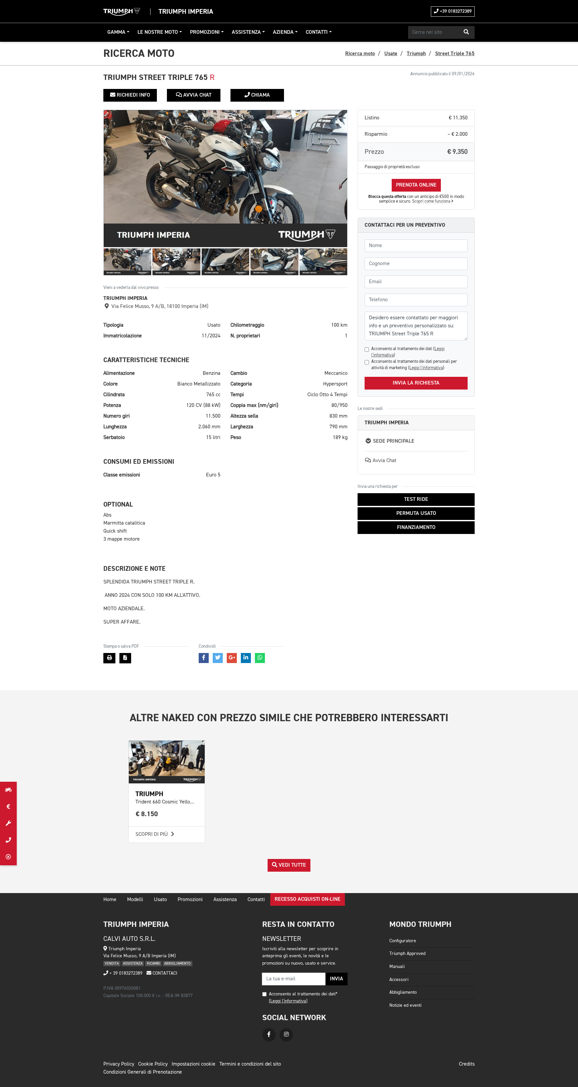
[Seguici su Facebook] (269, 1035)
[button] (466, 32)
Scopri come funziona (431, 201)
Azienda (283, 32)
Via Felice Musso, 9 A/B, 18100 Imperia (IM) (159, 306)
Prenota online (416, 185)
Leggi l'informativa (426, 368)
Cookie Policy (153, 1064)
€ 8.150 (147, 814)
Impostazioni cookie (193, 1064)
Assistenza (246, 32)
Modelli (135, 899)
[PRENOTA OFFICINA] (8, 823)
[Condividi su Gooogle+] (232, 658)
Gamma (116, 32)
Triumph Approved (407, 953)
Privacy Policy (118, 1064)
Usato (160, 899)
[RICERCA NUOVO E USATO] (8, 790)
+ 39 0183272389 (125, 973)
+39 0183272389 (455, 11)
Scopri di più (152, 834)
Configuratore (402, 941)
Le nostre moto (157, 32)
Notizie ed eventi (405, 1005)
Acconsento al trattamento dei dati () (408, 352)
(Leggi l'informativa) (288, 1001)
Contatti (317, 32)
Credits (467, 1064)
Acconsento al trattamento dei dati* (303, 994)
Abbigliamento (403, 992)
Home (109, 899)
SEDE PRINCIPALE (393, 441)
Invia (336, 979)
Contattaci (164, 973)
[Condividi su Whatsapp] (260, 658)
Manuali (397, 966)
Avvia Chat (196, 95)
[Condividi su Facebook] (204, 658)
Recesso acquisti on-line (308, 899)
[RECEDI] (8, 857)
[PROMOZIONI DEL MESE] (8, 806)
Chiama (260, 95)
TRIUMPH (149, 794)
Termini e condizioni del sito (250, 1064)
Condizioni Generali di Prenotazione (142, 1072)
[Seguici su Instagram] (286, 1035)
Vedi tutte (291, 865)
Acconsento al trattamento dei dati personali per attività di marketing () (414, 364)
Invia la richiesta (416, 383)
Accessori (398, 979)
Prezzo (416, 151)
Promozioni (205, 32)
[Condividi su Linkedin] (246, 658)
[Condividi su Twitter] (218, 658)
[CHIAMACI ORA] (8, 840)
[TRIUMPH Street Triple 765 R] (225, 178)
